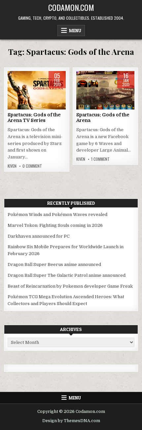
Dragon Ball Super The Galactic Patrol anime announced (66, 275)
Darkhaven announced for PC (39, 236)
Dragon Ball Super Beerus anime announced (54, 264)
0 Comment (32, 166)
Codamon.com (71, 7)
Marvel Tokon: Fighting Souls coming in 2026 (55, 225)
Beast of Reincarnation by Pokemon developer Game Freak (70, 286)
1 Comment (100, 159)
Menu (75, 30)
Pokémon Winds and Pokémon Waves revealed (57, 214)
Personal (36, 92)
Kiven (12, 166)
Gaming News (105, 92)
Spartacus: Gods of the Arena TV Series (34, 117)
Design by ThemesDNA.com (71, 420)
